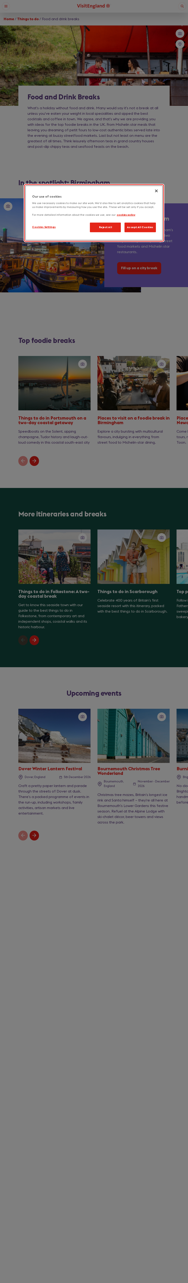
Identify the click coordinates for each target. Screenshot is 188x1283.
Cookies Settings (44, 227)
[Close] (156, 191)
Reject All (105, 227)
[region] (94, 213)
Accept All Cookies (140, 227)
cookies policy (126, 215)
